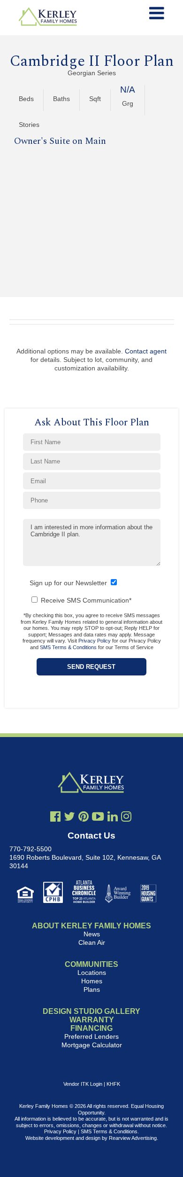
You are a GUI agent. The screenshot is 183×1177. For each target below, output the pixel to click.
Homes (91, 981)
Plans (92, 989)
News (92, 934)
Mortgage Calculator (91, 1045)
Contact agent (146, 351)
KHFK (113, 1084)
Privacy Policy (94, 640)
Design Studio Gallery (91, 1011)
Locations (91, 972)
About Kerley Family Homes (91, 926)
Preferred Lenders (91, 1036)
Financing (91, 1028)
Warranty (91, 1020)
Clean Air (91, 942)
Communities (91, 964)
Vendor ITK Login (82, 1084)
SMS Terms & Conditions (68, 647)
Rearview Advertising (133, 1138)
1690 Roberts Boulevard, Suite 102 (61, 857)
